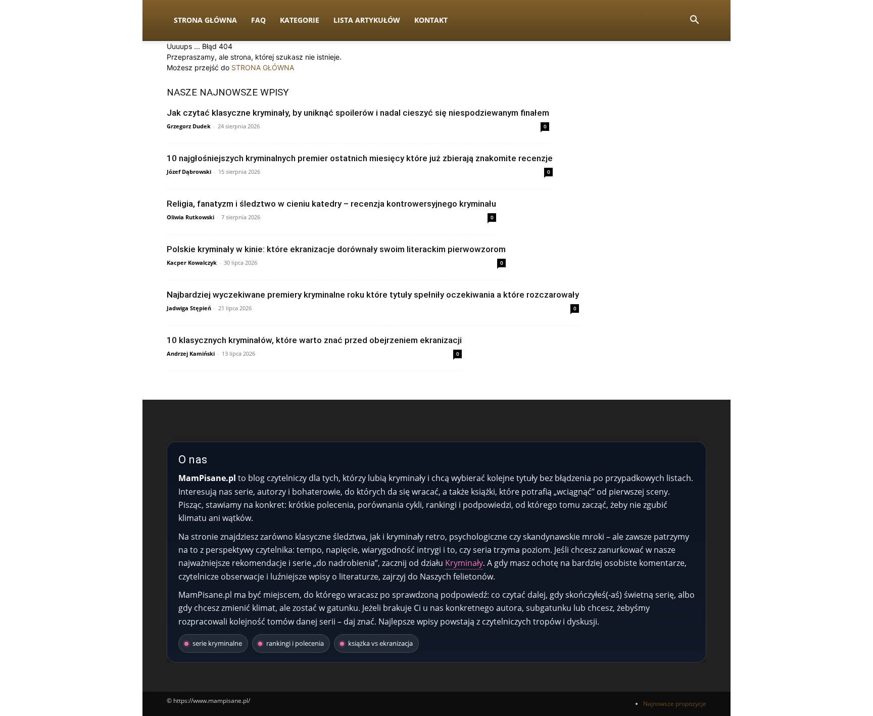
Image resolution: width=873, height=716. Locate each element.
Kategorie (299, 20)
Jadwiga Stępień (189, 308)
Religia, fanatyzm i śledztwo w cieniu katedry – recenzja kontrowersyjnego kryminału (331, 204)
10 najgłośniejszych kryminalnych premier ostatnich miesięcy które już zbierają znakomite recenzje (360, 158)
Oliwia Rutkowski (190, 217)
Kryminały (464, 562)
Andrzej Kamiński (191, 353)
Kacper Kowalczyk (192, 262)
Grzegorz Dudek (189, 126)
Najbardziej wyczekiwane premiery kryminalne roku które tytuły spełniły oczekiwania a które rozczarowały (373, 295)
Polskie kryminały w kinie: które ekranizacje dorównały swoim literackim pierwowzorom (336, 249)
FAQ (258, 20)
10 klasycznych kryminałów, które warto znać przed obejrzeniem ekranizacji (314, 340)
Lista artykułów (366, 20)
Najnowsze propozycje (674, 703)
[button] (694, 21)
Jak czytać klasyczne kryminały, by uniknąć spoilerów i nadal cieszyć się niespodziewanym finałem (358, 113)
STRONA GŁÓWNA (262, 67)
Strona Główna (205, 20)
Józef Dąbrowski (189, 171)
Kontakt (431, 20)
